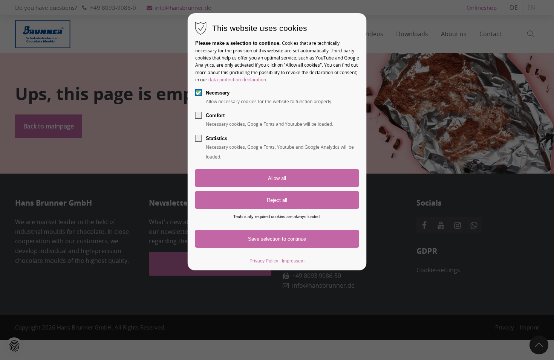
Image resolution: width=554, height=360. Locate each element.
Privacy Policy (263, 261)
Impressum (293, 261)
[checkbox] (198, 92)
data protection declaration (237, 79)
